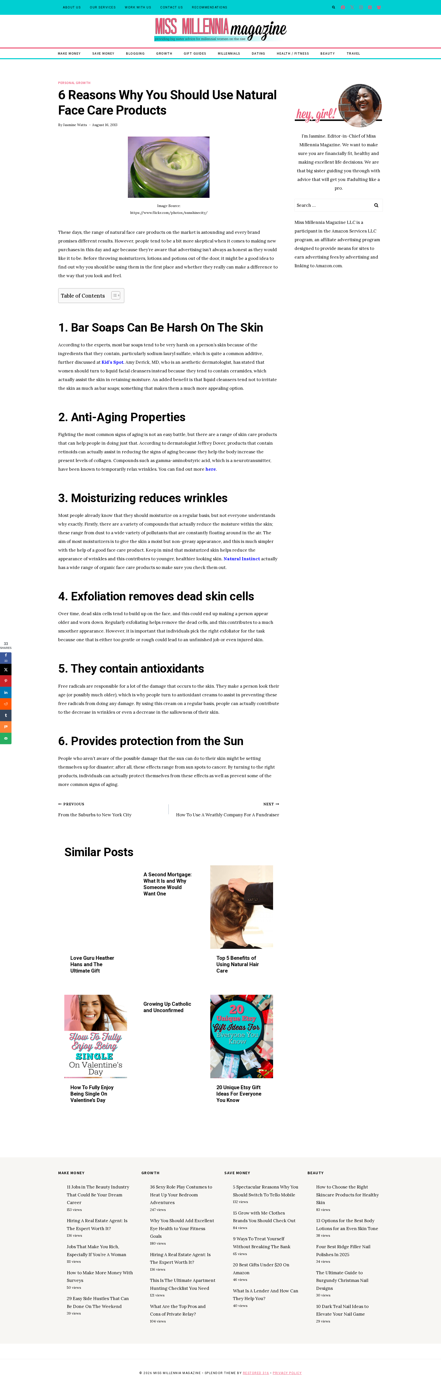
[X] (352, 7)
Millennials (229, 53)
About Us (72, 7)
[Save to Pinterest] (5, 681)
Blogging (135, 53)
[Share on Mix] (5, 727)
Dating (258, 53)
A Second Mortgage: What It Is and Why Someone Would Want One (167, 884)
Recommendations (209, 7)
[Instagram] (361, 7)
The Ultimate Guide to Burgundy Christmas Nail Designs (342, 1280)
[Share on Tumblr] (5, 715)
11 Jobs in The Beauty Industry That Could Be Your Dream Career (98, 1194)
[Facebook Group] (379, 7)
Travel (353, 53)
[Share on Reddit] (5, 704)
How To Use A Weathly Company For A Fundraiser (227, 810)
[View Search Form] (333, 7)
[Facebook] (343, 7)
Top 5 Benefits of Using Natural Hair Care (237, 964)
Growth (164, 53)
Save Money (103, 53)
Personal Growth (74, 82)
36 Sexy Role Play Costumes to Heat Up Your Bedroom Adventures (181, 1194)
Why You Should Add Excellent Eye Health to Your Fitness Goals (182, 1228)
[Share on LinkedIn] (5, 692)
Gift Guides (195, 53)
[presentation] (95, 907)
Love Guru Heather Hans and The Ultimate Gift (92, 964)
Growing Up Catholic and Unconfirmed (167, 1007)
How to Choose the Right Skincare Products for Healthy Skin (347, 1194)
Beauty (328, 53)
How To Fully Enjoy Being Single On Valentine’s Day (92, 1093)
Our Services (103, 7)
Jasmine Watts (75, 125)
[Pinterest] (370, 7)
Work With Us (138, 7)
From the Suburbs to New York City (94, 810)
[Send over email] (5, 738)
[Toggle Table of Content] (113, 295)
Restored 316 (256, 1373)
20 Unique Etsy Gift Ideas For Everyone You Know (238, 1093)
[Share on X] (5, 669)
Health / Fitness (293, 53)
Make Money (69, 53)
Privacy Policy (287, 1373)
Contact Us (171, 7)
